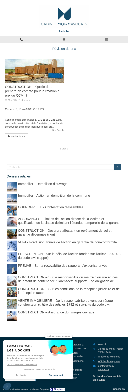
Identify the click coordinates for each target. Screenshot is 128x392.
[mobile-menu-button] (106, 39)
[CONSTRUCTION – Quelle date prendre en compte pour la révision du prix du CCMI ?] (34, 71)
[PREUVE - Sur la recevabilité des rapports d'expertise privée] (12, 269)
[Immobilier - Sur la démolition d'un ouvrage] (12, 187)
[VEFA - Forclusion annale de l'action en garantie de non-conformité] (12, 246)
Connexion (119, 388)
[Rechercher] (117, 167)
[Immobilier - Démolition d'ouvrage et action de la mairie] (12, 199)
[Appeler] (21, 39)
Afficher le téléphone (109, 356)
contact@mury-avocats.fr (106, 367)
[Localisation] (64, 39)
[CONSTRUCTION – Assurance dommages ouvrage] (12, 316)
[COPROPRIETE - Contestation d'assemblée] (12, 211)
